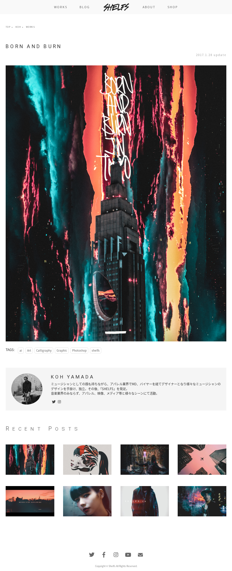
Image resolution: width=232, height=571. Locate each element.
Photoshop (79, 350)
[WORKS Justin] (145, 501)
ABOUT (149, 7)
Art (29, 350)
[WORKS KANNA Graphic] (87, 459)
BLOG (85, 7)
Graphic (62, 350)
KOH (18, 26)
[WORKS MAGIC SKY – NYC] (202, 459)
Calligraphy (43, 350)
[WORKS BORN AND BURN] (30, 459)
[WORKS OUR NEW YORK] (145, 459)
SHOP (172, 7)
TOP (8, 26)
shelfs (96, 350)
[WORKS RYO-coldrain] (202, 501)
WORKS (61, 7)
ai (21, 350)
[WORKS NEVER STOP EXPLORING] (30, 501)
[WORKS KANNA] (87, 501)
